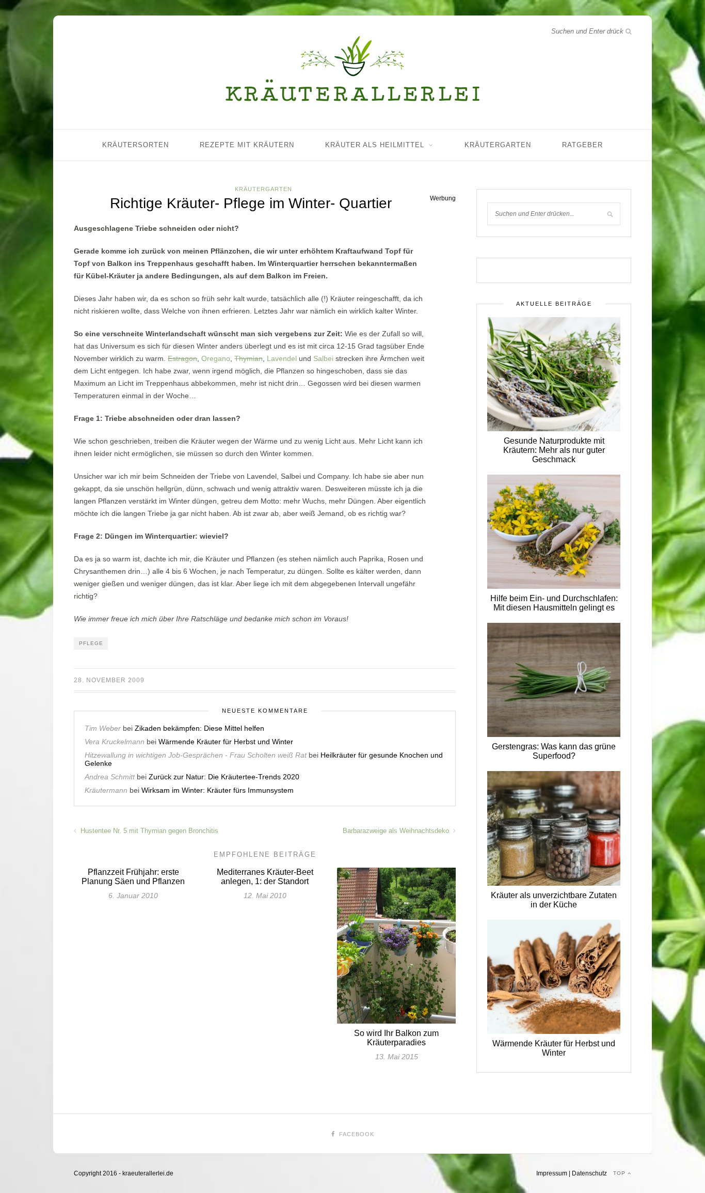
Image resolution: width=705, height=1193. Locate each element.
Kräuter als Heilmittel (374, 145)
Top (620, 1173)
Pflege (91, 643)
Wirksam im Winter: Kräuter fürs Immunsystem (217, 790)
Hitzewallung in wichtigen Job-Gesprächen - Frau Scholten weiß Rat (196, 755)
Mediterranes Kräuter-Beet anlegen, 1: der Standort (265, 877)
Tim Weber (103, 728)
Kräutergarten (497, 145)
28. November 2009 (109, 680)
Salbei (323, 358)
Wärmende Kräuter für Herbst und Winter (225, 741)
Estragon (182, 358)
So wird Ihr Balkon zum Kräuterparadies (396, 1038)
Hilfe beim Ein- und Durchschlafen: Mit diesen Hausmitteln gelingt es (554, 603)
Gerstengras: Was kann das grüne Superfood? (554, 751)
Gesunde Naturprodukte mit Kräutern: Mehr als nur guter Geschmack (554, 450)
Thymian (248, 358)
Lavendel (282, 358)
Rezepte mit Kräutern (247, 145)
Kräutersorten (135, 145)
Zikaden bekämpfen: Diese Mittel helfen (199, 728)
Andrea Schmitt (110, 777)
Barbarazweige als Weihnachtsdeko (397, 831)
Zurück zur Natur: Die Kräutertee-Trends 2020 (224, 777)
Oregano (215, 358)
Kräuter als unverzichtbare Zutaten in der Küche (554, 900)
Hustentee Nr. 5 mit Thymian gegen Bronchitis (148, 831)
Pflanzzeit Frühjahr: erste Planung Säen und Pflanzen (133, 877)
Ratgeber (582, 145)
